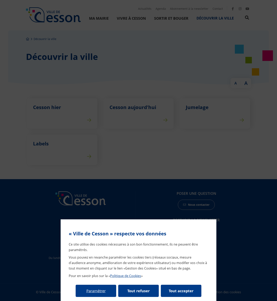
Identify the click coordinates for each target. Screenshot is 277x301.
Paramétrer (96, 290)
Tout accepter (181, 290)
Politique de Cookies (125, 276)
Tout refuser (138, 290)
